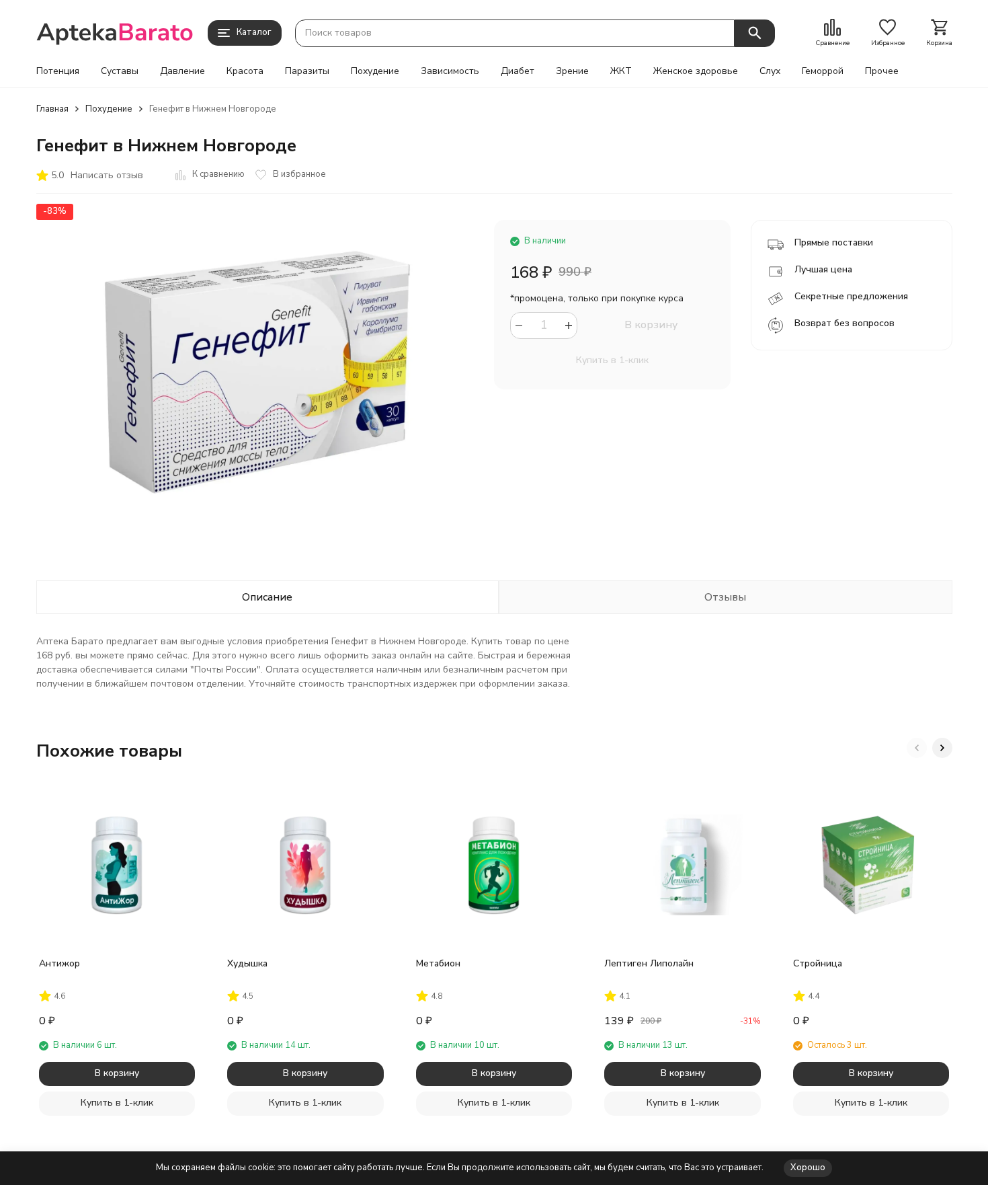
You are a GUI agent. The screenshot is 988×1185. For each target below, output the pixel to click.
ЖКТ (621, 71)
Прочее (882, 71)
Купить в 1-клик (612, 360)
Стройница (817, 963)
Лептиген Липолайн (649, 963)
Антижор (59, 963)
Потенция (57, 71)
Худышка (247, 963)
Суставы (119, 71)
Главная (52, 109)
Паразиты (307, 71)
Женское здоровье (695, 71)
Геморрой (822, 71)
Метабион (438, 963)
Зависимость (450, 71)
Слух (769, 71)
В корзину (650, 324)
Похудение (375, 71)
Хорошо (807, 1167)
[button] (917, 748)
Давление (182, 71)
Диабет (517, 71)
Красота (245, 71)
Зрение (572, 71)
